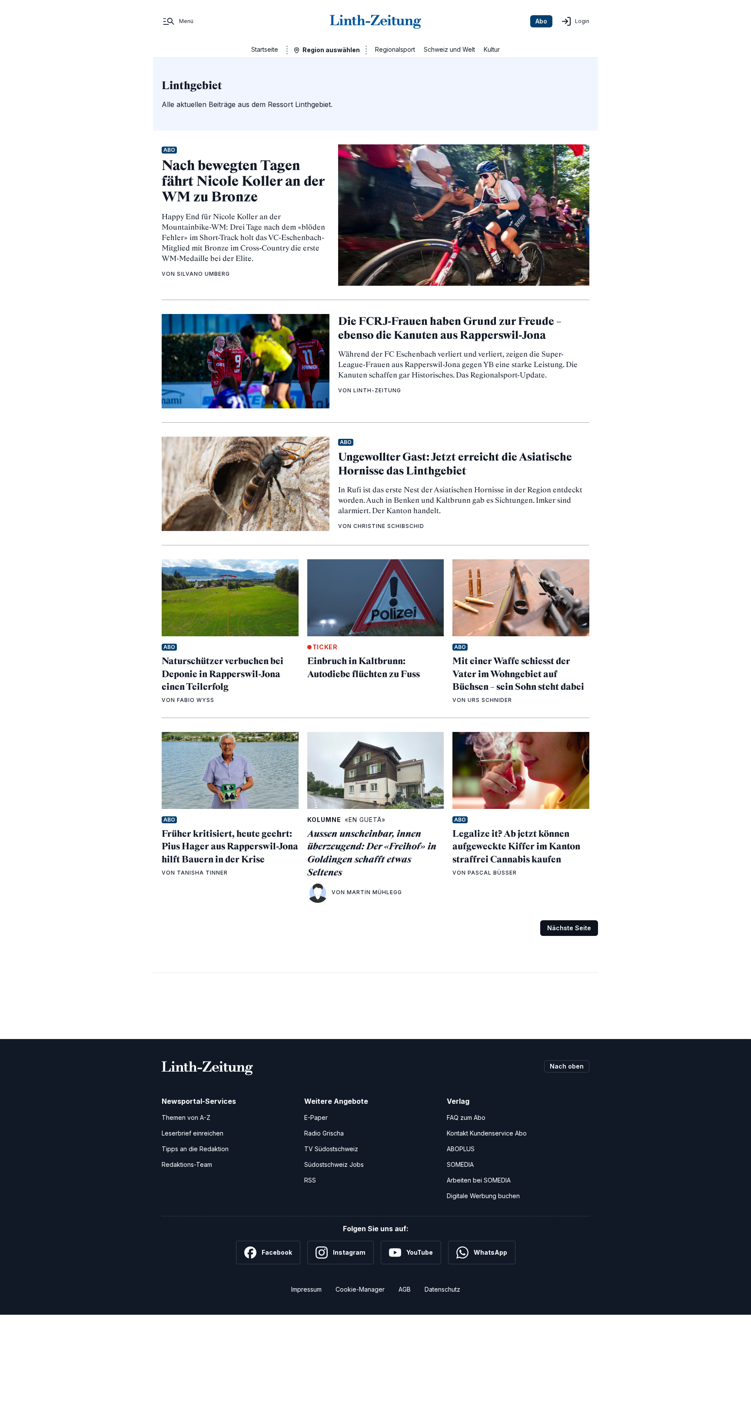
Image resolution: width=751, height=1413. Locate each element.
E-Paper (316, 1117)
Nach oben (567, 1066)
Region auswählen (331, 49)
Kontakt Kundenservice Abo (487, 1133)
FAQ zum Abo (466, 1117)
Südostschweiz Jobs (334, 1164)
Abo (541, 21)
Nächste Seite (569, 928)
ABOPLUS (461, 1148)
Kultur (492, 49)
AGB (405, 1289)
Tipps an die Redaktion (195, 1148)
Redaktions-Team (187, 1164)
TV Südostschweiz (331, 1148)
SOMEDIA (460, 1164)
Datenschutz (442, 1289)
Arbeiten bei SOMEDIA (479, 1180)
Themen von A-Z (186, 1117)
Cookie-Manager (360, 1289)
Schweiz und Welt (449, 49)
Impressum (306, 1289)
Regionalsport (395, 49)
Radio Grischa (324, 1133)
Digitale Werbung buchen (483, 1195)
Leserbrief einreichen (192, 1133)
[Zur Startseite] (375, 21)
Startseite (264, 49)
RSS (310, 1180)
